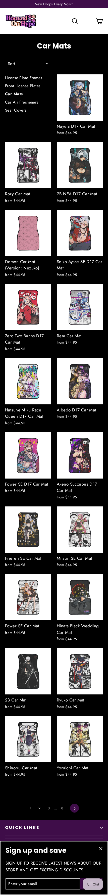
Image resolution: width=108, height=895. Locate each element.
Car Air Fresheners (21, 102)
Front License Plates (22, 86)
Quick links (22, 827)
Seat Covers (15, 110)
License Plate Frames (23, 78)
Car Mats (14, 94)
